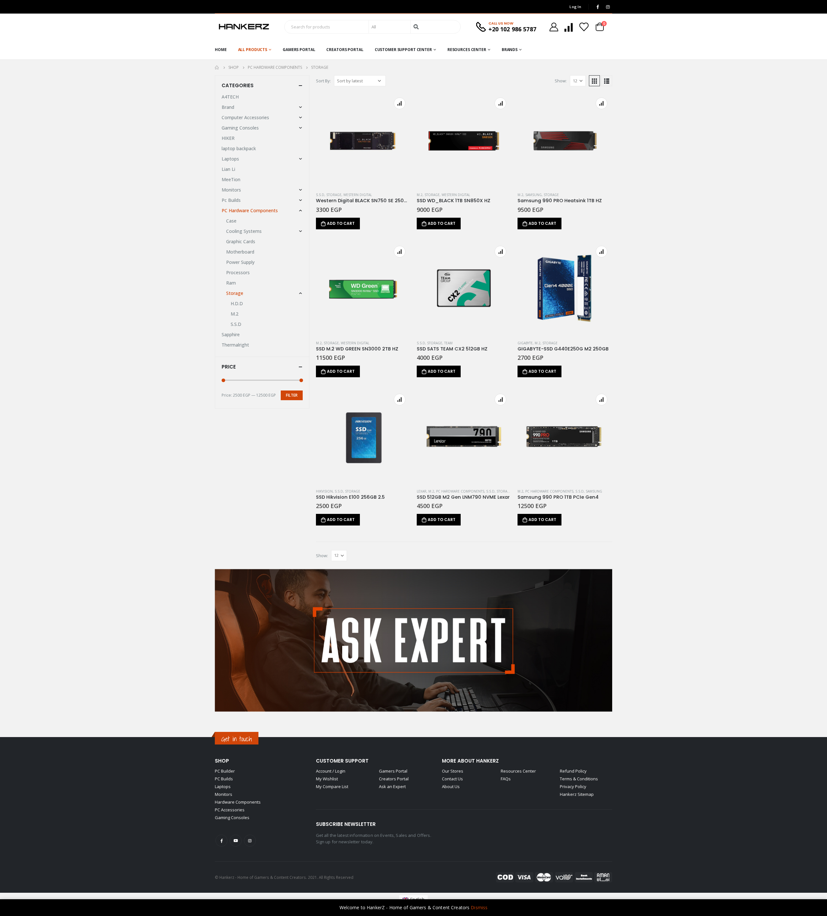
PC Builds (224, 779)
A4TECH (230, 97)
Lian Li (228, 169)
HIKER (228, 138)
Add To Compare (399, 103)
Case (231, 221)
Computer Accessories (245, 117)
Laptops (230, 159)
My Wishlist (327, 779)
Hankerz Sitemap (577, 794)
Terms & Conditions (579, 779)
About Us (451, 786)
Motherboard (240, 252)
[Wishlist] (584, 27)
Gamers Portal (299, 49)
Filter (292, 395)
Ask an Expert (392, 786)
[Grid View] (594, 80)
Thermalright (235, 345)
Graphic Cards (240, 241)
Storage (333, 195)
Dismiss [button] (479, 907)
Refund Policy (573, 771)
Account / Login (330, 771)
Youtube (236, 841)
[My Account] (554, 27)
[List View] (606, 80)
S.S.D (320, 195)
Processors (238, 272)
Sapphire (231, 334)
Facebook (221, 841)
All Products (252, 49)
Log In (575, 6)
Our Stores (452, 771)
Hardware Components (238, 802)
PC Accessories (230, 810)
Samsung (533, 195)
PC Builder (225, 771)
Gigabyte (525, 343)
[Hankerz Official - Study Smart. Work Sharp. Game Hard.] (244, 27)
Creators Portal (344, 49)
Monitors (231, 190)
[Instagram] (607, 7)
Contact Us (452, 779)
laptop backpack (239, 148)
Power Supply (240, 262)
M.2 (420, 195)
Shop (222, 760)
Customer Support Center (403, 49)
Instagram (250, 841)
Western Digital (357, 195)
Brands (510, 49)
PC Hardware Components (460, 491)
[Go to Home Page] (217, 67)
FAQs (506, 779)
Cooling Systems (244, 231)
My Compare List (332, 786)
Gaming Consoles (240, 128)
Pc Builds (231, 200)
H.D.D (237, 303)
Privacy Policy (573, 786)
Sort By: (323, 81)
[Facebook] (597, 7)
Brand (228, 107)
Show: (561, 81)
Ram (231, 283)
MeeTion (231, 179)
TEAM (448, 343)
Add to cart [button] (341, 223)
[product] (363, 140)
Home (221, 49)
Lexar (421, 491)
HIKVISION (324, 491)
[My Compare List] (568, 27)
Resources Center (466, 49)
